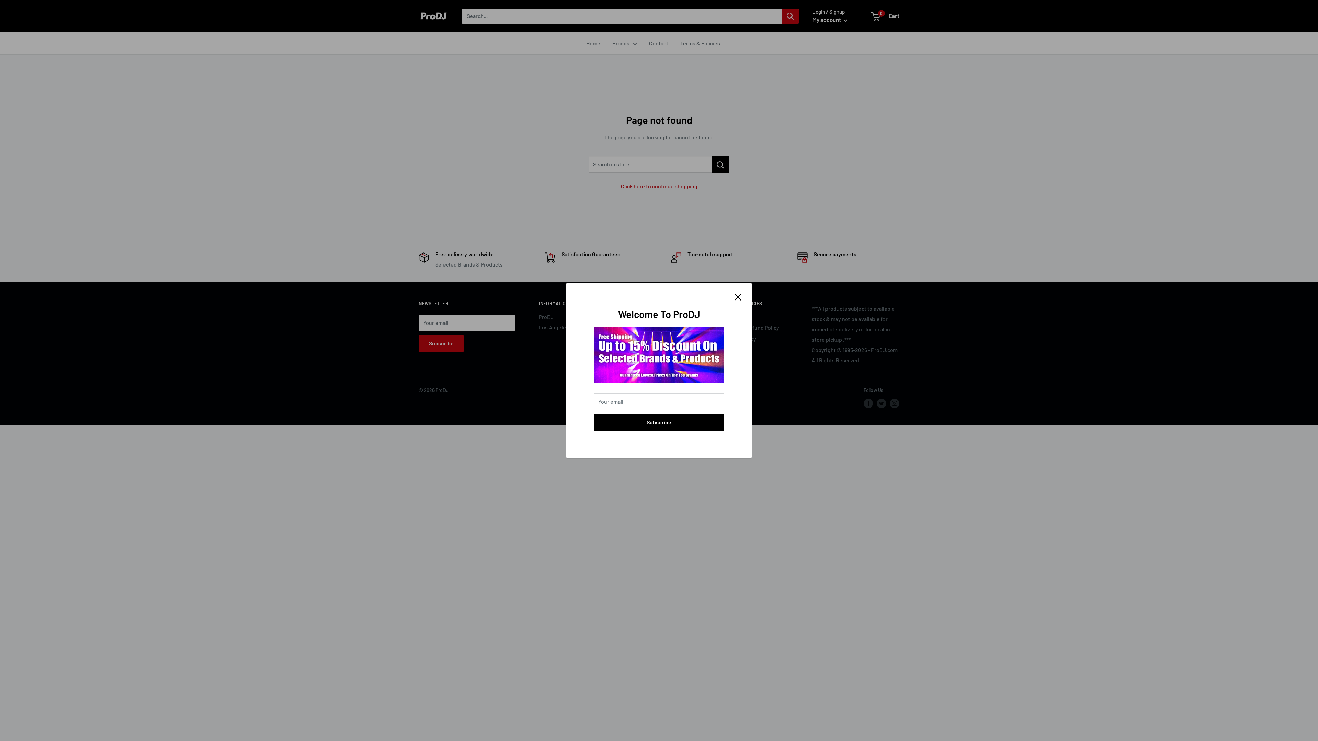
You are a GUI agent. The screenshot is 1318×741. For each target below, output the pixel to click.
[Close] (738, 296)
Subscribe (659, 422)
